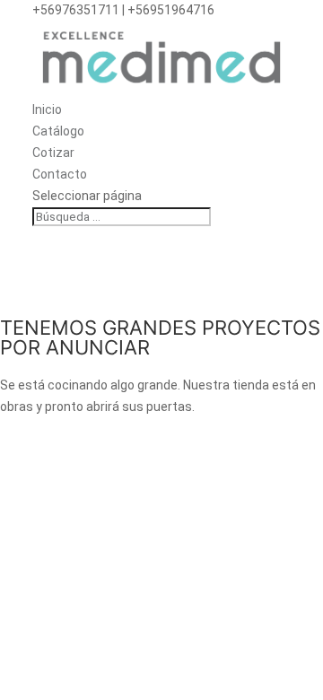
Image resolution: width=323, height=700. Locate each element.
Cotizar (53, 152)
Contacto (59, 174)
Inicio (47, 109)
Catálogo (58, 131)
